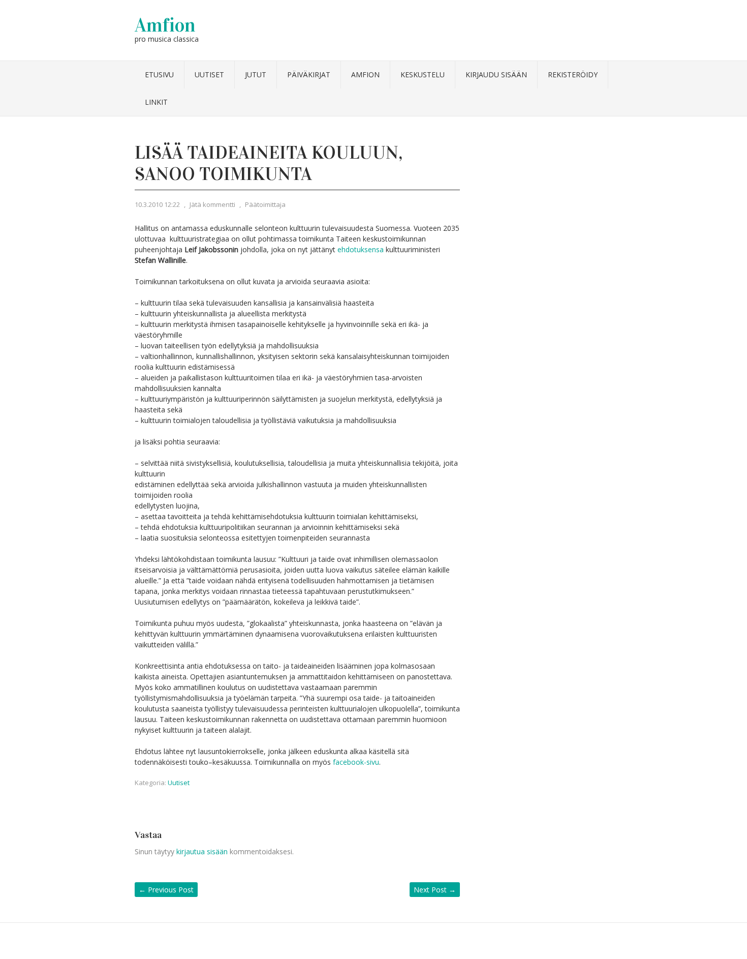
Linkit (156, 102)
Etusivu (159, 74)
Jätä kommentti (212, 204)
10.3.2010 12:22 (157, 204)
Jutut (255, 74)
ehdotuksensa (360, 249)
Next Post (435, 889)
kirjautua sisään (202, 851)
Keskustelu (422, 74)
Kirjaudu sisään (496, 74)
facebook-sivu (356, 762)
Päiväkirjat (308, 74)
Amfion (165, 25)
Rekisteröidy (573, 74)
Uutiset (209, 74)
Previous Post (166, 889)
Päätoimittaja (265, 204)
